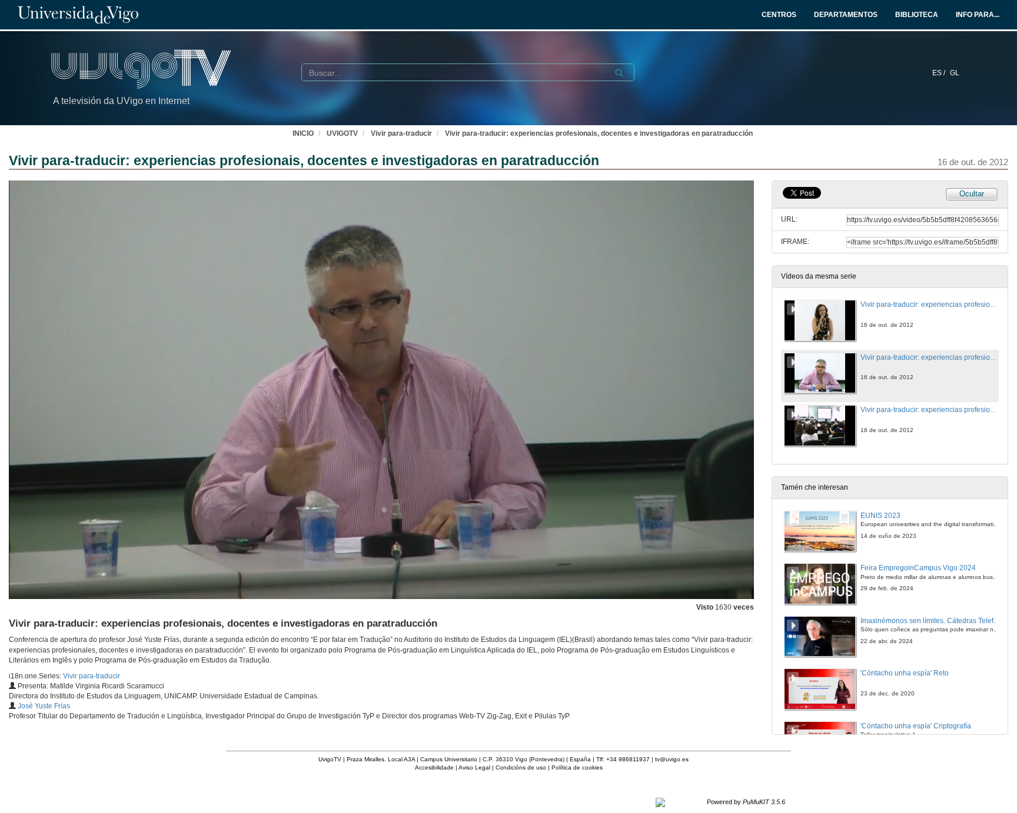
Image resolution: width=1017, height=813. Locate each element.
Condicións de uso (521, 767)
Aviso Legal (474, 767)
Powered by (746, 801)
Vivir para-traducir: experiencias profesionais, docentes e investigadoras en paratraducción (599, 133)
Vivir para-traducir (401, 133)
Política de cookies (577, 767)
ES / (939, 73)
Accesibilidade (434, 767)
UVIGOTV (342, 133)
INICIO (303, 133)
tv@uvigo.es (672, 759)
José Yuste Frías (44, 706)
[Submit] (619, 73)
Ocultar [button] (971, 193)
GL (954, 73)
